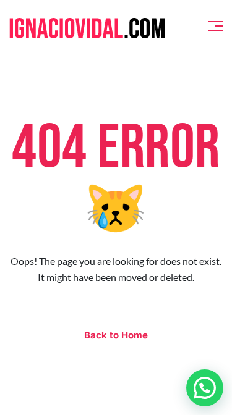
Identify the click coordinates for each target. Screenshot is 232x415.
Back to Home (116, 335)
